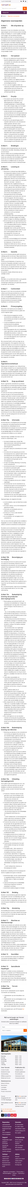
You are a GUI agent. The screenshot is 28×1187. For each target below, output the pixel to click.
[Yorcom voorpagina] (6, 5)
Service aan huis (19, 1139)
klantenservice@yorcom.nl (9, 1111)
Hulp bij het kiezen (6, 1149)
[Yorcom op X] (2, 1115)
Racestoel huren (6, 1162)
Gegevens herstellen (20, 1149)
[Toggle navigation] (24, 12)
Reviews (15, 1173)
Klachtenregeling (7, 1173)
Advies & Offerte (5, 1083)
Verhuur (5, 1154)
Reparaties (5, 1122)
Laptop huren (5, 1158)
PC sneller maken (19, 1126)
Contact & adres (5, 1070)
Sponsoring (21, 1173)
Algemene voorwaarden (9, 1171)
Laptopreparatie (6, 1124)
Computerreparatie (6, 1126)
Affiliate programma (6, 1076)
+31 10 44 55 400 (7, 1)
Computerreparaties (20, 1078)
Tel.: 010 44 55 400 (7, 1109)
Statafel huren (5, 1156)
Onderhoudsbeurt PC (20, 1130)
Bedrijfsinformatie (5, 1072)
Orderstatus (4, 1089)
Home (4, 16)
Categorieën (5, 12)
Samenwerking (4, 1074)
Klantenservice (6, 1081)
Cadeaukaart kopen (20, 1076)
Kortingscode (18, 1164)
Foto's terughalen (6, 1134)
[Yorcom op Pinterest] (15, 1115)
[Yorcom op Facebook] (5, 1115)
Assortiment (4, 1085)
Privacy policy (20, 1171)
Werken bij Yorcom (5, 1078)
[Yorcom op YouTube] (12, 1115)
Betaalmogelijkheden (20, 1072)
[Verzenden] (25, 1030)
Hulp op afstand (19, 1145)
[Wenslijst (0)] (23, 1)
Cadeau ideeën (18, 1160)
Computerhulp (20, 1137)
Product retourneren (6, 1091)
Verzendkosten (18, 1074)
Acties (14, 1175)
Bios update (18, 1132)
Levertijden (3, 1087)
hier (23, 1009)
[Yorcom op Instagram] (8, 1115)
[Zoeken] (25, 8)
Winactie (17, 1156)
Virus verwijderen (6, 1132)
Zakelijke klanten (19, 1070)
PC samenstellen (19, 1124)
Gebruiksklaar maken (20, 1128)
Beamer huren (5, 1160)
